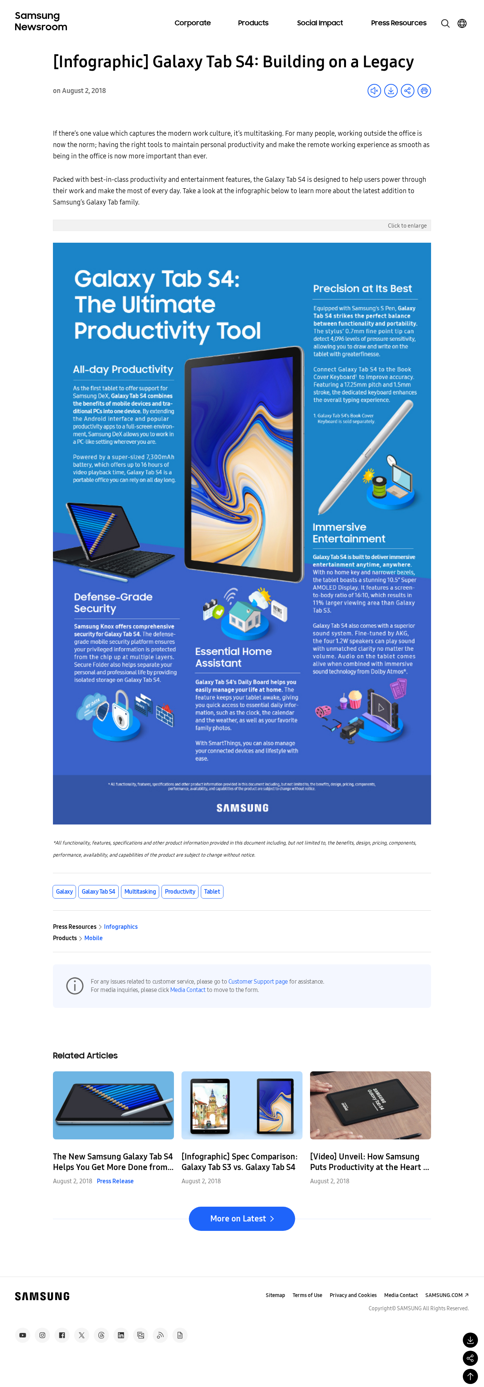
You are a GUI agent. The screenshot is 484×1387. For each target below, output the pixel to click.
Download (391, 91)
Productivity (180, 891)
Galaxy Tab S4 (98, 891)
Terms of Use (307, 1295)
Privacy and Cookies (353, 1295)
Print (424, 91)
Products (253, 23)
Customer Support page (258, 981)
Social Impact (320, 23)
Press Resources (399, 23)
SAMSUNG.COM (444, 1295)
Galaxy (64, 891)
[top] (470, 1376)
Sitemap (275, 1295)
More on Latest (238, 1219)
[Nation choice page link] (462, 23)
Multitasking (140, 891)
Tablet (212, 891)
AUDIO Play (374, 91)
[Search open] (445, 23)
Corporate (193, 23)
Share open (407, 91)
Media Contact (188, 989)
